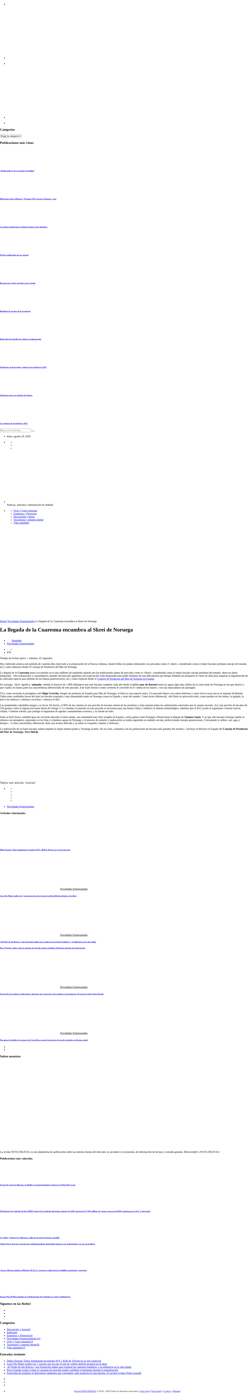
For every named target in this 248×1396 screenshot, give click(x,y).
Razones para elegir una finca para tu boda (17, 283)
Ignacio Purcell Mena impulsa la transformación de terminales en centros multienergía (35, 1297)
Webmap (176, 1391)
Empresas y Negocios (25, 513)
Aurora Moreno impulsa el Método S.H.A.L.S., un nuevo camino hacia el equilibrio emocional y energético (43, 1270)
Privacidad (156, 1391)
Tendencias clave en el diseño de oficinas (16, 395)
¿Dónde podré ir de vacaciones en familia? (17, 171)
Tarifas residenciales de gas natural (14, 255)
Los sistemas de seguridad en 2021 (14, 423)
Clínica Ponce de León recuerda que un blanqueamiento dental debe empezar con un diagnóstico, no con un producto (47, 1244)
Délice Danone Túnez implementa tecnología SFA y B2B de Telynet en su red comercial (35, 850)
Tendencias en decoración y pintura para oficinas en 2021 (23, 367)
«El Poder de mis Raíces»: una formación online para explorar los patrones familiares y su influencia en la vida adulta (48, 942)
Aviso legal (145, 1391)
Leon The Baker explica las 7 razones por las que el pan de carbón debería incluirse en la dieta (38, 896)
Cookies (167, 1391)
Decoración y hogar (24, 516)
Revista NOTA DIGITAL (85, 1391)
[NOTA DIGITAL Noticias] (120, 57)
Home (3, 621)
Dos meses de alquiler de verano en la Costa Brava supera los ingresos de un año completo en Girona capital (44, 1040)
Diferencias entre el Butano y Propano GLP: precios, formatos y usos (28, 199)
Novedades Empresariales (21, 621)
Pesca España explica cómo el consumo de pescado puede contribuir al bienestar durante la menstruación (42, 948)
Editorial (11, 1332)
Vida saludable (21, 522)
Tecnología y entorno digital (28, 519)
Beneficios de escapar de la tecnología (15, 311)
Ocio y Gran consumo (25, 510)
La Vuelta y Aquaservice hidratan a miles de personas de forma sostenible (30, 1238)
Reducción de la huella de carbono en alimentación (20, 339)
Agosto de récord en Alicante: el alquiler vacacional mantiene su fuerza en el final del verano (37, 1185)
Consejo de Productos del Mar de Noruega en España (125, 678)
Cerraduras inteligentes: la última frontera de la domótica (23, 227)
